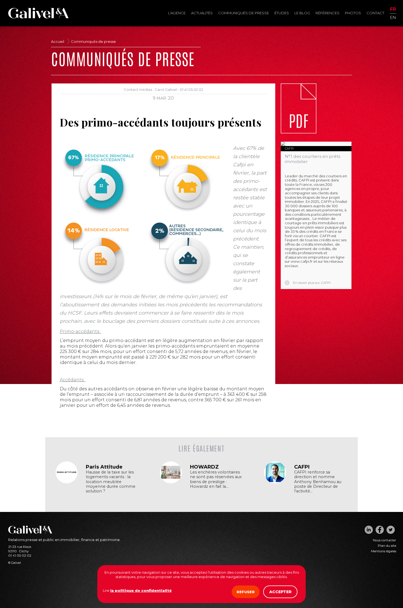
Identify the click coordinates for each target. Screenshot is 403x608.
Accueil (57, 41)
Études (281, 13)
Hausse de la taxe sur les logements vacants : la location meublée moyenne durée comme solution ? (110, 482)
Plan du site (387, 546)
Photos (353, 13)
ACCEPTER (280, 591)
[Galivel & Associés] (38, 17)
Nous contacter (384, 540)
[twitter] (391, 530)
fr (393, 9)
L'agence (177, 13)
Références (327, 13)
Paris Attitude (104, 467)
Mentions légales (383, 551)
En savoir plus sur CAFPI (312, 283)
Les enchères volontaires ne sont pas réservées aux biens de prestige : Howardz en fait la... (216, 479)
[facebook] (380, 530)
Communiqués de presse (243, 13)
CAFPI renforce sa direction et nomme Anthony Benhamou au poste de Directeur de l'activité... (317, 482)
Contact (375, 13)
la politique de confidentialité (141, 590)
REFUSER (246, 592)
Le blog (302, 13)
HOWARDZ (204, 467)
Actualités (202, 13)
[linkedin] (369, 530)
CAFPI (289, 148)
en (393, 17)
